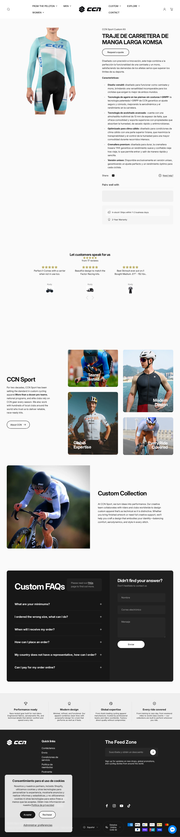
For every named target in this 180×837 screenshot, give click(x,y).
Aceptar (28, 814)
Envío (45, 752)
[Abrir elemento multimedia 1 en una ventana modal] (50, 71)
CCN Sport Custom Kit (114, 29)
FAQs (90, 582)
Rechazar (47, 814)
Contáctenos (48, 748)
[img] (90, 257)
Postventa (47, 771)
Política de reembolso (47, 766)
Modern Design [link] (160, 402)
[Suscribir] (153, 752)
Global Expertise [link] (82, 444)
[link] (93, 377)
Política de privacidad (42, 805)
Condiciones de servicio (50, 758)
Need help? (168, 175)
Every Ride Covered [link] (158, 445)
